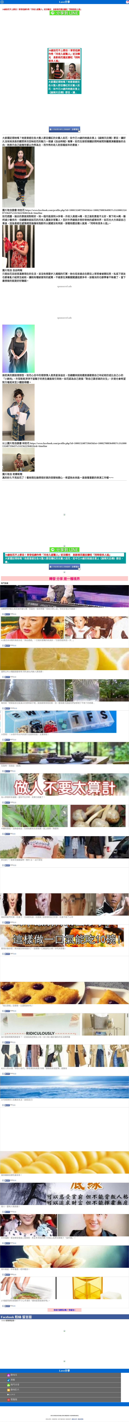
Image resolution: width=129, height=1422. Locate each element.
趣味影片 (15, 1389)
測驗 (13, 1380)
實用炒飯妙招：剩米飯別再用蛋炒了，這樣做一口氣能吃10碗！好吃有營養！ (34, 948)
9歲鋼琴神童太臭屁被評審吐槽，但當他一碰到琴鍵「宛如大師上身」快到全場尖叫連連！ (39, 609)
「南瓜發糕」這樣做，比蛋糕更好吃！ (17, 1006)
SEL (2, 2)
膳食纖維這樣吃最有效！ (11, 1175)
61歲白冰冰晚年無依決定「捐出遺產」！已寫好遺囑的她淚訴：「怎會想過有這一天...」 (38, 640)
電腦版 (14, 1399)
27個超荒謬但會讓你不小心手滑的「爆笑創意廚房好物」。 (25, 1301)
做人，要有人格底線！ (10, 1207)
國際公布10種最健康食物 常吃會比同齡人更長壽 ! (22, 672)
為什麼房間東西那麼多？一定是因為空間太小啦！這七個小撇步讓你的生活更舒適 (35, 1037)
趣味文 (14, 1375)
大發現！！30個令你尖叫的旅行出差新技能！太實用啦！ (25, 734)
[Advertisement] (64, 30)
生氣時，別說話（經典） (11, 766)
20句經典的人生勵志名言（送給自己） (17, 1100)
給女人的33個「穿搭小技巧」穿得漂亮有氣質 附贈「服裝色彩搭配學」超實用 (34, 1068)
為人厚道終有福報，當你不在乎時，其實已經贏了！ (23, 797)
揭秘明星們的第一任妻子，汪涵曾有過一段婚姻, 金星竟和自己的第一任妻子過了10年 (37, 917)
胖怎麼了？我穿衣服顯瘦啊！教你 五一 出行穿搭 (21, 860)
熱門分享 (15, 1384)
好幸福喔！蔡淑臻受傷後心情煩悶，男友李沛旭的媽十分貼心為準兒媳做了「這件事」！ (38, 1238)
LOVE (12, 1394)
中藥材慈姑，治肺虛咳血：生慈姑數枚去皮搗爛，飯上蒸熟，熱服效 (30, 829)
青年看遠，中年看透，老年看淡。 (15, 1269)
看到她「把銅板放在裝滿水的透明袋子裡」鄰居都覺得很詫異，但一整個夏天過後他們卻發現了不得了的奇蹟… (48, 703)
